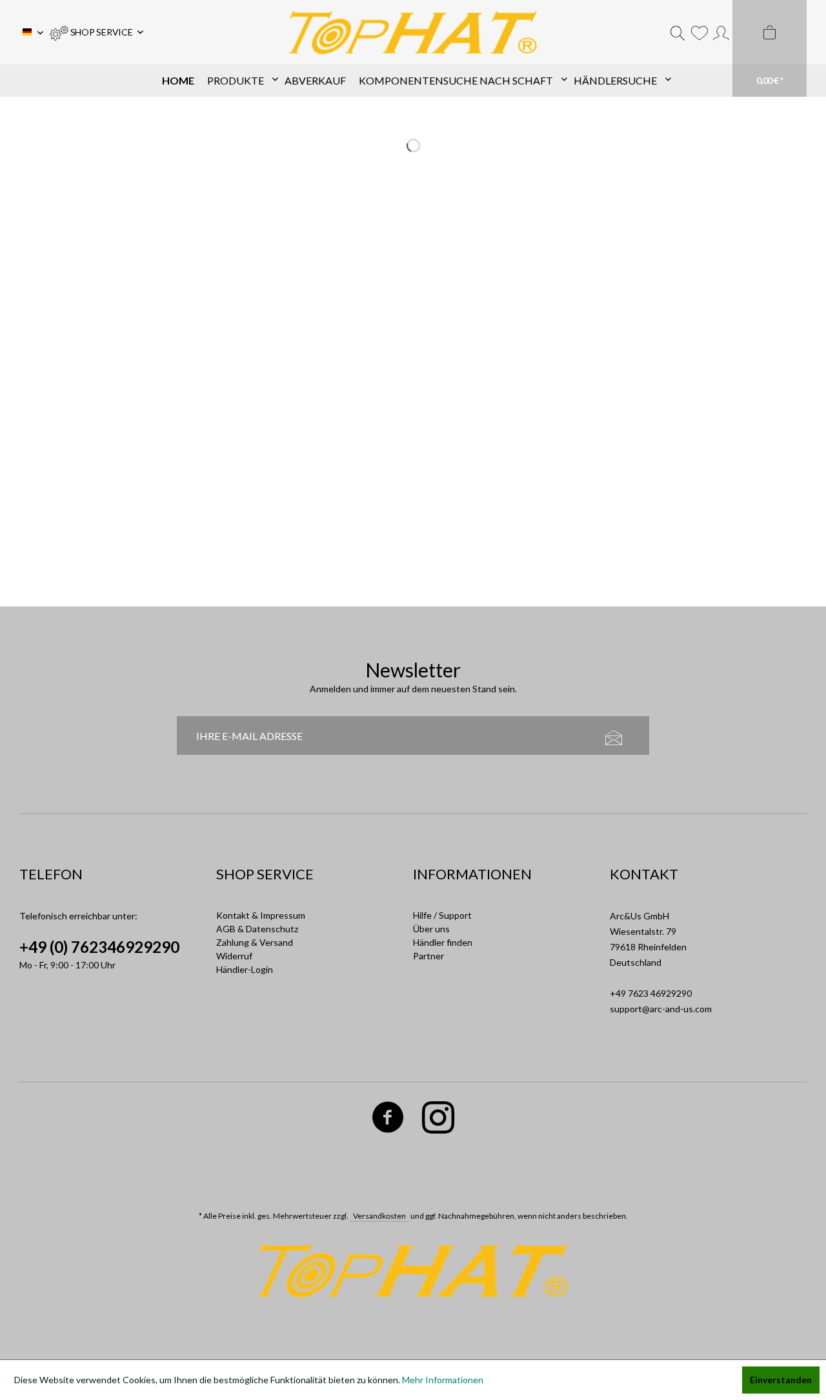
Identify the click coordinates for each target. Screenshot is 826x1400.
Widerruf (234, 955)
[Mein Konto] (721, 32)
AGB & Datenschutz (257, 928)
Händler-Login (244, 969)
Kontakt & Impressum (260, 915)
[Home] (178, 81)
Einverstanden (781, 1379)
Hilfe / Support (442, 915)
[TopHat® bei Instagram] (438, 1119)
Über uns (431, 928)
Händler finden (442, 942)
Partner (428, 955)
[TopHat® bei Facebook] (388, 1119)
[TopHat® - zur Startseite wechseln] (413, 32)
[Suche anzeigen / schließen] (677, 32)
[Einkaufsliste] (699, 32)
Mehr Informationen (442, 1379)
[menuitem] (96, 32)
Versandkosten (379, 1216)
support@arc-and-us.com (661, 1008)
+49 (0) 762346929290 (99, 946)
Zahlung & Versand (254, 942)
